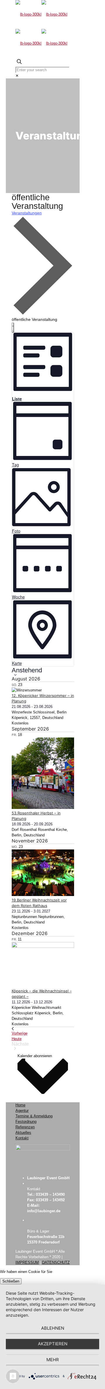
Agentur (22, 1110)
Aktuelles (23, 1132)
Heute (17, 1039)
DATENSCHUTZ (56, 1262)
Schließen (10, 1281)
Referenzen (25, 1127)
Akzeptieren (52, 1343)
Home (20, 1105)
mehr (52, 1359)
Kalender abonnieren (35, 1056)
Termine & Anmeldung (33, 1116)
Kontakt (22, 1138)
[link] (17, 75)
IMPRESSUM (27, 1262)
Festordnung (25, 1121)
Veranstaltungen (27, 213)
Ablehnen (52, 1328)
